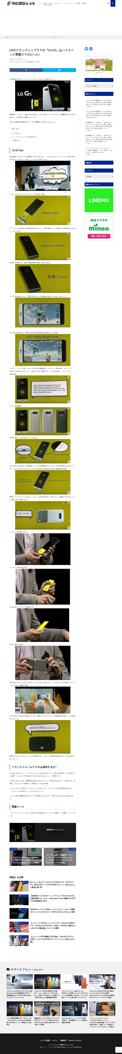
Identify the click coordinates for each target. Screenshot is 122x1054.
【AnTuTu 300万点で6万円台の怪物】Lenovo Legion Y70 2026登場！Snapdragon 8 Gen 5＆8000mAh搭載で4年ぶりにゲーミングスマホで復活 (102, 994)
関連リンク (16, 140)
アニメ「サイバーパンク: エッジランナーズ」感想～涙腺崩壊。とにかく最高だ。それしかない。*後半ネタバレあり (99, 150)
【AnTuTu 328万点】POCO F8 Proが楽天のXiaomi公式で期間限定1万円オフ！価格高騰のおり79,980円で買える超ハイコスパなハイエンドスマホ (20, 994)
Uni (88, 106)
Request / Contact (75, 1040)
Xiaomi (26, 882)
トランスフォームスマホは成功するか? (24, 137)
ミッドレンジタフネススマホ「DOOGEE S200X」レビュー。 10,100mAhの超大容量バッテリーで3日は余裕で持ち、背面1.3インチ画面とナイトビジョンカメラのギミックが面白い (102, 1022)
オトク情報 (77, 3)
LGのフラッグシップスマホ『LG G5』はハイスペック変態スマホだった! (44, 37)
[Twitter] (59, 70)
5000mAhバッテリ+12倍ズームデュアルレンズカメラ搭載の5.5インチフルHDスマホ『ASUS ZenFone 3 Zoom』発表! (52, 910)
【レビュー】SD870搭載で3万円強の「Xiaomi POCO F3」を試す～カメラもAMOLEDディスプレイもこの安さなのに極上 (52, 939)
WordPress (78, 1047)
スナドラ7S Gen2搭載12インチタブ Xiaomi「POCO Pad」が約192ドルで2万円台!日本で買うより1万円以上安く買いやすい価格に (99, 102)
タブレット (58, 3)
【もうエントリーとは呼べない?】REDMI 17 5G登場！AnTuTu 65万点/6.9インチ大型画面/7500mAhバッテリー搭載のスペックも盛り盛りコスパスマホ (75, 994)
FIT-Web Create (60, 1047)
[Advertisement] (61, 21)
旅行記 (84, 3)
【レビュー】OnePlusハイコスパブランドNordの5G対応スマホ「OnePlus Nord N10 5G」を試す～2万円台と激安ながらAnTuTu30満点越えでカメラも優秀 (52, 925)
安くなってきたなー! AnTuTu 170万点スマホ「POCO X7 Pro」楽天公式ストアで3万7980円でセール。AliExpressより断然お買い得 (52, 884)
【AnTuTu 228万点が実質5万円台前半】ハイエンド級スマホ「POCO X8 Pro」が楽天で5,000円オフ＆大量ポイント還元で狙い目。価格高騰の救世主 (47, 994)
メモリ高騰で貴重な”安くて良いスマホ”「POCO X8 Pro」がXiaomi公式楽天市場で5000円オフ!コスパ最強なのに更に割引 (19, 1021)
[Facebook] (26, 70)
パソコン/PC (67, 3)
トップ (39, 3)
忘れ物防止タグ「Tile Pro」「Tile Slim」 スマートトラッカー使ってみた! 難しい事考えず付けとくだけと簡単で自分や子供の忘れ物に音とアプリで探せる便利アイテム (99, 125)
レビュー (55, 1040)
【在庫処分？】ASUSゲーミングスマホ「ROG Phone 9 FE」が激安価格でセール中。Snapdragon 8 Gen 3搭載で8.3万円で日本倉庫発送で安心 (53, 898)
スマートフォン (48, 3)
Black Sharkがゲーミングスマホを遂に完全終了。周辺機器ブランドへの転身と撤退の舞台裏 (74, 1020)
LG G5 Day (16, 133)
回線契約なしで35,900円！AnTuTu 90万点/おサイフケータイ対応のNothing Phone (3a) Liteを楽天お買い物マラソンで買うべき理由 (47, 1021)
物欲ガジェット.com (66, 1045)
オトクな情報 (45, 1040)
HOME (10, 37)
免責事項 (63, 1040)
